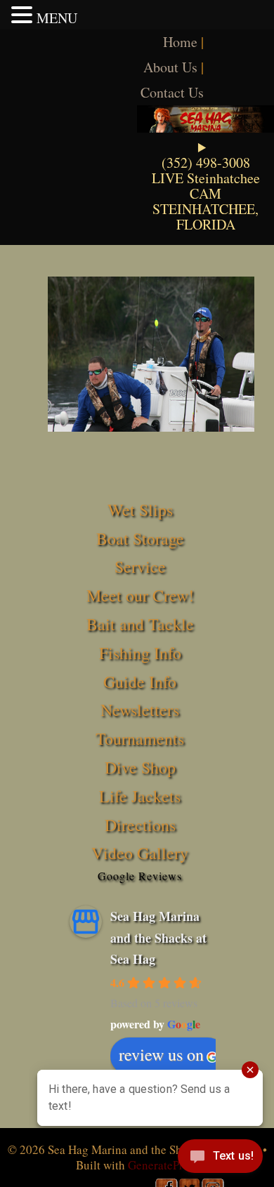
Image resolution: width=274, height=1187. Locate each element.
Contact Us (172, 92)
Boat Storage (140, 538)
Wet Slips (140, 509)
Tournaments (140, 738)
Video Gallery (139, 853)
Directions (140, 825)
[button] (24, 15)
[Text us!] (220, 1159)
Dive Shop (140, 767)
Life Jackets (140, 796)
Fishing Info (140, 653)
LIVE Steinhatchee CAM (206, 185)
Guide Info (139, 681)
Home (180, 41)
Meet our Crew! (140, 595)
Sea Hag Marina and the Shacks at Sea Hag (158, 937)
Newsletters (139, 709)
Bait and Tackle (140, 624)
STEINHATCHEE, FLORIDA (205, 216)
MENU (57, 17)
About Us (170, 67)
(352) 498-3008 (206, 162)
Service (140, 566)
